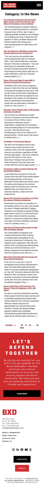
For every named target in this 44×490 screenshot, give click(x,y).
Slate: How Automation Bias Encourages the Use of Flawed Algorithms (20, 258)
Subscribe (22, 393)
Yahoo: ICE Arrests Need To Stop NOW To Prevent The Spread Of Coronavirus (19, 81)
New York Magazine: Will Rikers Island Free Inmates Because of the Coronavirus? (20, 52)
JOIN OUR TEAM (8, 438)
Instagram (13, 449)
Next (22, 327)
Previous (9, 325)
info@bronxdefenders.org (12, 428)
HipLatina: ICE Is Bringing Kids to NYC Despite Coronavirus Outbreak (21, 110)
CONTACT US (7, 441)
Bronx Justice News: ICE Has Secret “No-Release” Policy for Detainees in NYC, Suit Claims (20, 288)
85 (37, 325)
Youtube (26, 449)
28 (22, 325)
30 (30, 325)
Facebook (22, 449)
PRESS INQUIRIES (9, 435)
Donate (22, 468)
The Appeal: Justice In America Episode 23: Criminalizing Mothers (20, 170)
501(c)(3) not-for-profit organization (22, 479)
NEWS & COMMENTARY (11, 432)
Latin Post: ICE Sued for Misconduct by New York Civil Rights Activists (20, 228)
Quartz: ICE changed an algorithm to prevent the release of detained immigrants (21, 199)
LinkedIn (18, 449)
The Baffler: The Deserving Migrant (17, 141)
